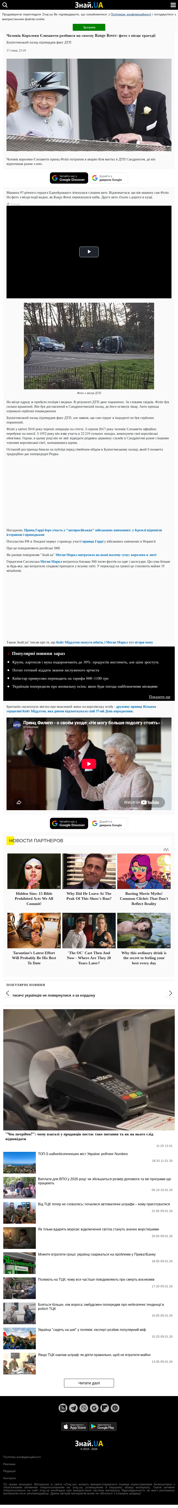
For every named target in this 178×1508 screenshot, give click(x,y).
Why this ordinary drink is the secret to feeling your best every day (143, 958)
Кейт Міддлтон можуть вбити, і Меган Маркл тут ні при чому (104, 642)
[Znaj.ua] (89, 5)
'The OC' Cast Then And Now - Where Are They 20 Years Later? (89, 958)
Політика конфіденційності (22, 1457)
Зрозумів (89, 27)
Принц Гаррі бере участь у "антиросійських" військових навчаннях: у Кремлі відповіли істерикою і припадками (84, 532)
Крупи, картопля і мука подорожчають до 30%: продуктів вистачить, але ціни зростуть (85, 662)
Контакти (9, 1478)
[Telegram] (73, 1408)
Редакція (9, 1471)
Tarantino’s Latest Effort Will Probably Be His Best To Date (34, 958)
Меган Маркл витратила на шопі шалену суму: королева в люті (106, 554)
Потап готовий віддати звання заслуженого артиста (55, 670)
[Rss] (63, 1408)
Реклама (9, 1464)
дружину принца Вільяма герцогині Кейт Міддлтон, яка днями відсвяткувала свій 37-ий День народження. (81, 708)
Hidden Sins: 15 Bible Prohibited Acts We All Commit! (34, 898)
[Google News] (94, 1408)
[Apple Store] (75, 1426)
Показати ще (159, 697)
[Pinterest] (115, 1408)
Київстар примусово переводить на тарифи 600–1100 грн (60, 678)
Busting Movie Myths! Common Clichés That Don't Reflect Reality (144, 898)
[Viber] (83, 1408)
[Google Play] (103, 1426)
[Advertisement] (89, 494)
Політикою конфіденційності (131, 14)
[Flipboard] (104, 1408)
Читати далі (89, 1383)
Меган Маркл (51, 561)
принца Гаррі (92, 541)
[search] (5, 5)
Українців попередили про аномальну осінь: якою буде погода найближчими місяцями (85, 686)
